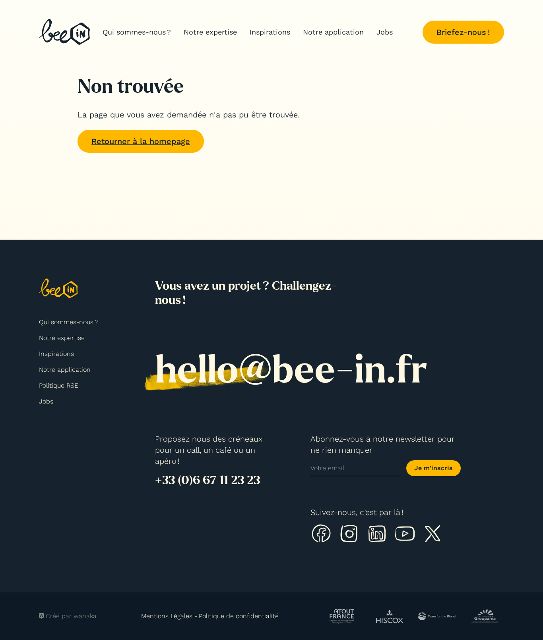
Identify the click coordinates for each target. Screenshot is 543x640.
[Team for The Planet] (437, 616)
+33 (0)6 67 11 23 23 (207, 480)
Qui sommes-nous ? (137, 32)
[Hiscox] (389, 616)
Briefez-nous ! (463, 32)
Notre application (333, 32)
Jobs (384, 32)
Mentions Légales (166, 616)
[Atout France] (342, 616)
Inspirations (270, 32)
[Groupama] (484, 616)
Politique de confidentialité (239, 616)
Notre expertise (210, 32)
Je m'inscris (433, 468)
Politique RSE (58, 385)
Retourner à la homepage (140, 141)
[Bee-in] (64, 32)
